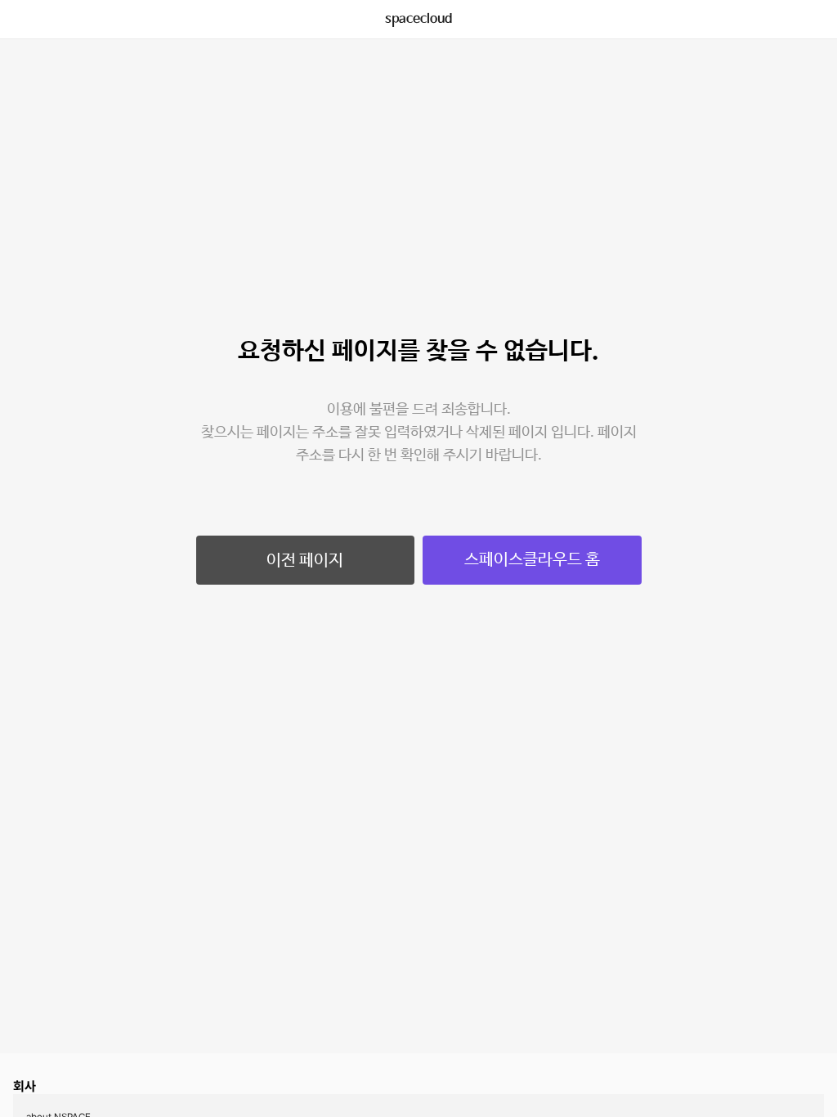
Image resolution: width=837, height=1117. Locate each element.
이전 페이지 (304, 560)
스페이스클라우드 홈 (532, 559)
